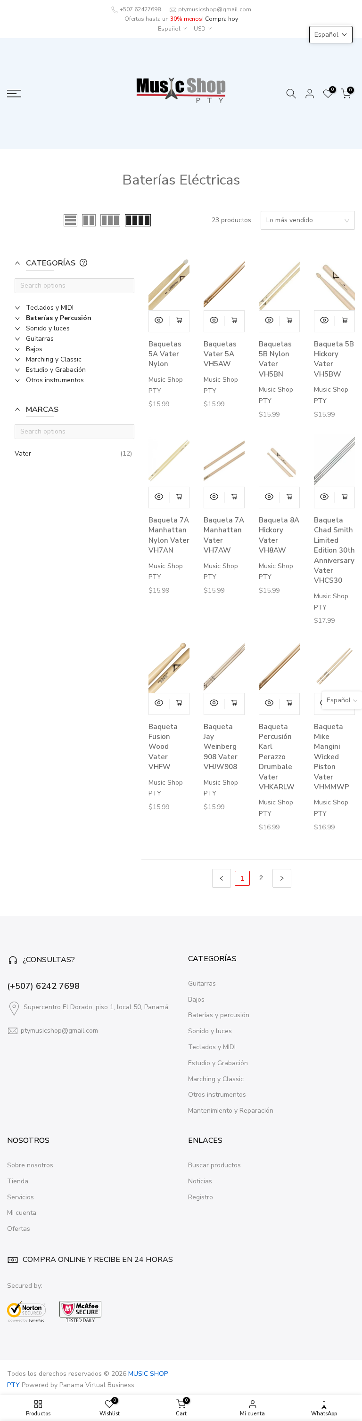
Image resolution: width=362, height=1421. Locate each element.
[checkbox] (79, 308)
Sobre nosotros (30, 1165)
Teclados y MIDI (212, 1047)
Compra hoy (221, 19)
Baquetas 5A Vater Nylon (164, 354)
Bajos (196, 999)
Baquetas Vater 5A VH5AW (220, 354)
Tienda (17, 1181)
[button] (70, 268)
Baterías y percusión (218, 1015)
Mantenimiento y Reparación (230, 1110)
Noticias (200, 1181)
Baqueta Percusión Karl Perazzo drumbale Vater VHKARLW (277, 757)
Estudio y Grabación (218, 1063)
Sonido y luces (210, 1031)
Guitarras (202, 983)
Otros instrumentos (217, 1094)
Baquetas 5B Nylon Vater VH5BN (275, 359)
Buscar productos (214, 1165)
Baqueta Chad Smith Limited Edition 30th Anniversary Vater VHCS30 (334, 550)
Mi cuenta (21, 1212)
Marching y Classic (216, 1079)
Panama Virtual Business (96, 1385)
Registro (200, 1197)
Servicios (20, 1197)
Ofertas (18, 1228)
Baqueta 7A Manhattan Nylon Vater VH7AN (168, 535)
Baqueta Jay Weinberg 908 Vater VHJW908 (221, 747)
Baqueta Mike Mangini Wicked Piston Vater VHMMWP (331, 757)
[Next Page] (281, 878)
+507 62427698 (140, 9)
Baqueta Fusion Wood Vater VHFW (163, 747)
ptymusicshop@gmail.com (214, 9)
